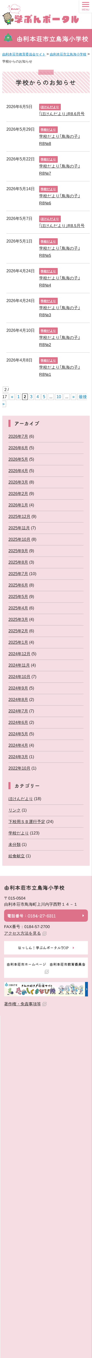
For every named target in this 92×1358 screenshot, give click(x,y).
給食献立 (16, 856)
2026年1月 (18, 505)
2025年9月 (18, 551)
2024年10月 (19, 677)
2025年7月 (18, 574)
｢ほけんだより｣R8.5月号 (62, 225)
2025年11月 (19, 528)
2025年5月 (18, 596)
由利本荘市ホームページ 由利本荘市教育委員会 (46, 964)
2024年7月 (18, 711)
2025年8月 (18, 562)
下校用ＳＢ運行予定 (26, 821)
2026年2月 (18, 493)
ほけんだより (50, 107)
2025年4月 (18, 608)
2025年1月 (18, 642)
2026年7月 (18, 436)
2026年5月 (18, 459)
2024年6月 (18, 722)
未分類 (14, 844)
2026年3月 (18, 482)
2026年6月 (18, 448)
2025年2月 (18, 631)
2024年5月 (18, 734)
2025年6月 (18, 585)
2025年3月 (18, 619)
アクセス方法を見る (22, 933)
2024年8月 (18, 699)
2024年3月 (18, 757)
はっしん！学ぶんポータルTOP (43, 947)
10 (58, 397)
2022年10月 (19, 768)
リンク (14, 810)
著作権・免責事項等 (22, 1004)
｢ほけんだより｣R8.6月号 (62, 114)
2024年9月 (18, 688)
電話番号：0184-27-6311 (31, 916)
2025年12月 (19, 516)
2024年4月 (18, 745)
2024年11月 (19, 665)
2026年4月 (18, 471)
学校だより (48, 129)
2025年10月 (19, 539)
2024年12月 (19, 654)
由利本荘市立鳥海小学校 (53, 38)
